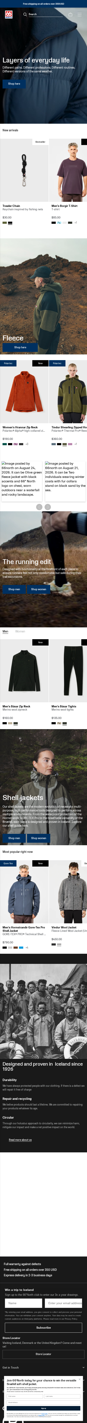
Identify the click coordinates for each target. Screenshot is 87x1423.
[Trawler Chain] (24, 170)
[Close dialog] (79, 1379)
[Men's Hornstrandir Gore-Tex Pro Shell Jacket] (24, 891)
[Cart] (70, 14)
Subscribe (43, 1327)
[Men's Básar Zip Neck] (24, 670)
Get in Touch (11, 1367)
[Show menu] (79, 14)
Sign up (43, 1408)
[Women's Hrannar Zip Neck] (24, 391)
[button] (22, 481)
